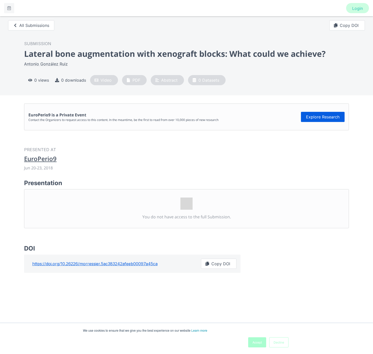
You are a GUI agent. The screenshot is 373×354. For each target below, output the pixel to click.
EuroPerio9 (40, 159)
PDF (136, 80)
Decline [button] (279, 342)
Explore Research (323, 116)
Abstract (169, 80)
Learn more (199, 330)
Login (357, 8)
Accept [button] (257, 342)
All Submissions (34, 25)
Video (106, 80)
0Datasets (208, 80)
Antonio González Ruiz (46, 63)
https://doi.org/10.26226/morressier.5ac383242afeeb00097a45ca (95, 263)
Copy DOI (349, 25)
